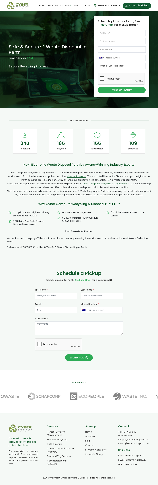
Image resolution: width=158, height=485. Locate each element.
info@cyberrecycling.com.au (133, 439)
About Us (53, 5)
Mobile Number (90, 304)
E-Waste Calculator (95, 449)
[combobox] (101, 57)
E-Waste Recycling (57, 439)
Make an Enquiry (122, 90)
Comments (42, 318)
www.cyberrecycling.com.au (133, 443)
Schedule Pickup (138, 5)
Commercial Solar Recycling (57, 462)
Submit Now (77, 357)
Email (39, 304)
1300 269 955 (125, 435)
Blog (76, 5)
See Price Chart (83, 280)
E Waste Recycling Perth (131, 455)
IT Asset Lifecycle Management (56, 433)
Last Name (87, 289)
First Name (41, 289)
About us (90, 436)
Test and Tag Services (59, 456)
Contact (86, 5)
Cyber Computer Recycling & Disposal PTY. (105, 183)
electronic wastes (76, 176)
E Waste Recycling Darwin (132, 459)
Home (41, 5)
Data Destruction (127, 464)
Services (65, 5)
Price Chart (106, 25)
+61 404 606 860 (127, 431)
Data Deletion (54, 444)
